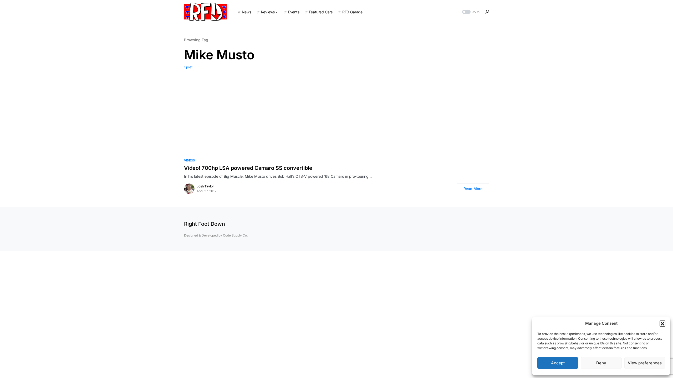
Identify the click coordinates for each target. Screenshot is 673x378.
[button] (662, 323)
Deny (601, 362)
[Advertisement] (336, 109)
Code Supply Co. (235, 235)
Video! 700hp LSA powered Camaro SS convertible (248, 168)
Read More (472, 188)
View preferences (645, 362)
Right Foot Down (204, 224)
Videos (189, 160)
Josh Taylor (205, 186)
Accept (558, 362)
